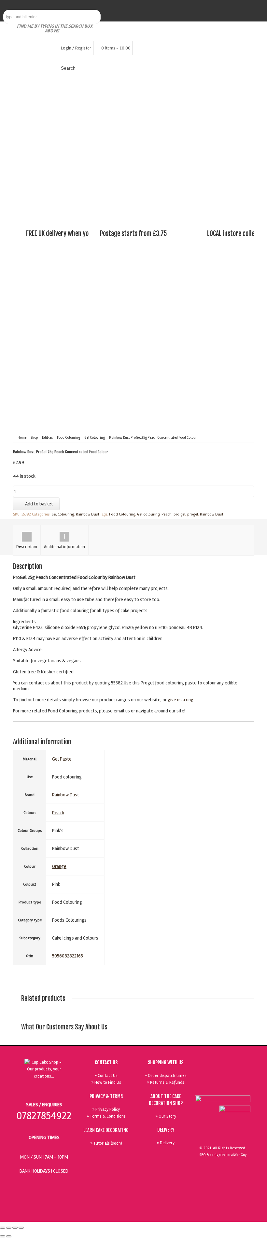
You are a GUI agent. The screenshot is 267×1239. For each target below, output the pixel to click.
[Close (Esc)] (2, 1228)
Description (26, 546)
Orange (59, 866)
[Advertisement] (133, 167)
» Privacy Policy (106, 1109)
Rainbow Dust (87, 514)
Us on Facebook (241, 1087)
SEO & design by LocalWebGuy (222, 1155)
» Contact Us (106, 1075)
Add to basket (39, 504)
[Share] (8, 1228)
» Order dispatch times (166, 1075)
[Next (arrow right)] (8, 1236)
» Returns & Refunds (165, 1082)
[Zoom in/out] (21, 1228)
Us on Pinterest (226, 1072)
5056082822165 (67, 956)
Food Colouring (68, 437)
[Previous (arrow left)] (2, 1236)
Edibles (47, 437)
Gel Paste (62, 759)
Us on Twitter (211, 1072)
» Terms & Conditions (106, 1116)
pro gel (179, 514)
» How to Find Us (106, 1082)
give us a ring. (181, 700)
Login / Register (76, 48)
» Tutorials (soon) (106, 1143)
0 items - (116, 48)
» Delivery (166, 1143)
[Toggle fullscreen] (15, 1228)
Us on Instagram (241, 1072)
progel (192, 514)
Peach (167, 514)
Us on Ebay (226, 1087)
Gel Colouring (94, 437)
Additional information (64, 546)
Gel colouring (148, 514)
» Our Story (165, 1116)
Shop (34, 437)
